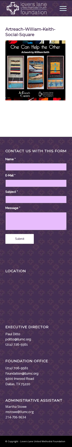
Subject (11, 191)
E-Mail (10, 175)
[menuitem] (61, 8)
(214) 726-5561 (16, 344)
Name (10, 159)
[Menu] (61, 8)
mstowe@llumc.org (19, 412)
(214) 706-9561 (16, 368)
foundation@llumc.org (21, 373)
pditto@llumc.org (18, 339)
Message (12, 208)
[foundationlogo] (29, 8)
